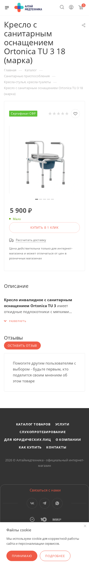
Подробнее (55, 556)
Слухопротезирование (43, 432)
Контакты (56, 447)
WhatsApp (57, 503)
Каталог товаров (33, 424)
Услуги (62, 424)
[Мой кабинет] (71, 7)
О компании (68, 439)
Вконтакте (32, 503)
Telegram (44, 503)
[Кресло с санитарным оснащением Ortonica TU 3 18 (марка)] (44, 159)
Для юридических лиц (27, 439)
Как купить (30, 447)
